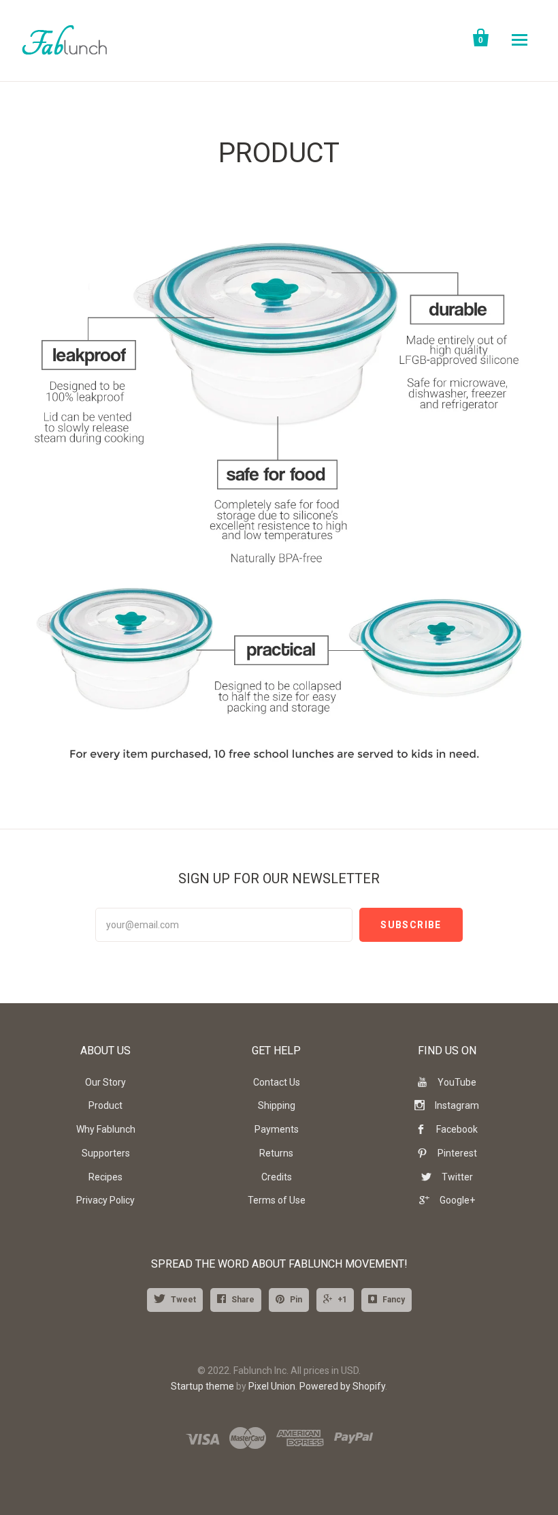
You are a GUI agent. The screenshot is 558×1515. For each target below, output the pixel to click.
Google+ (457, 1200)
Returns (276, 1153)
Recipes (105, 1177)
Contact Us (276, 1082)
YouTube (457, 1082)
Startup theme (202, 1386)
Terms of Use (277, 1200)
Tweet (183, 1299)
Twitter (457, 1177)
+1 (342, 1299)
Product (105, 1105)
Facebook (457, 1129)
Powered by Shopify (342, 1386)
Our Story (105, 1082)
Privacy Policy (105, 1200)
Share (243, 1299)
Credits (276, 1177)
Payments (277, 1129)
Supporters (106, 1153)
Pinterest (457, 1153)
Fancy (393, 1299)
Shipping (276, 1105)
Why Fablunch (105, 1129)
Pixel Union (271, 1386)
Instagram (457, 1105)
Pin (296, 1299)
